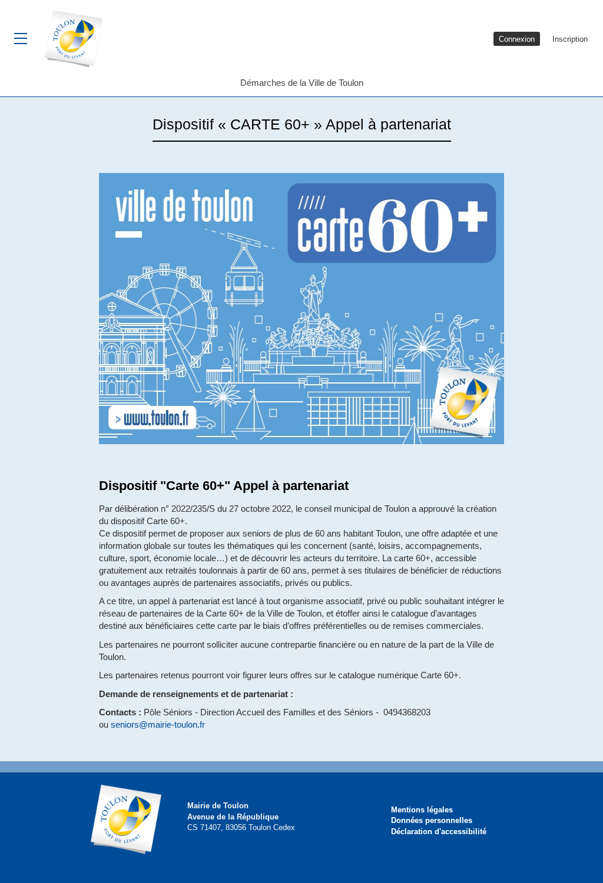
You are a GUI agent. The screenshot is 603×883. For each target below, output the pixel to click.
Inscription (570, 39)
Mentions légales (422, 809)
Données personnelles (431, 820)
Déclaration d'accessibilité (438, 831)
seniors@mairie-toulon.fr (158, 724)
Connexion (517, 39)
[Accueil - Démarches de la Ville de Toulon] (78, 38)
